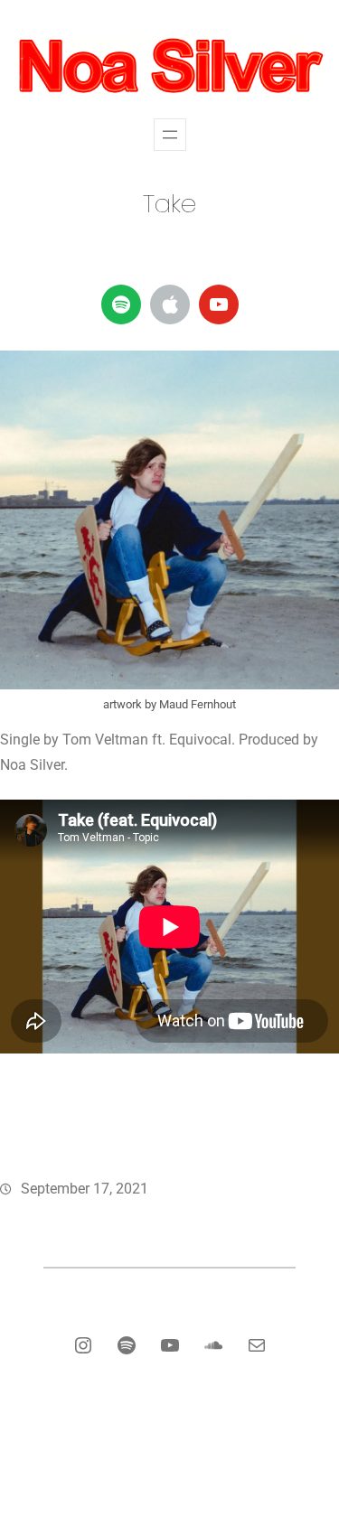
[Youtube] (218, 304)
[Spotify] (121, 304)
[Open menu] (170, 134)
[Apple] (170, 304)
